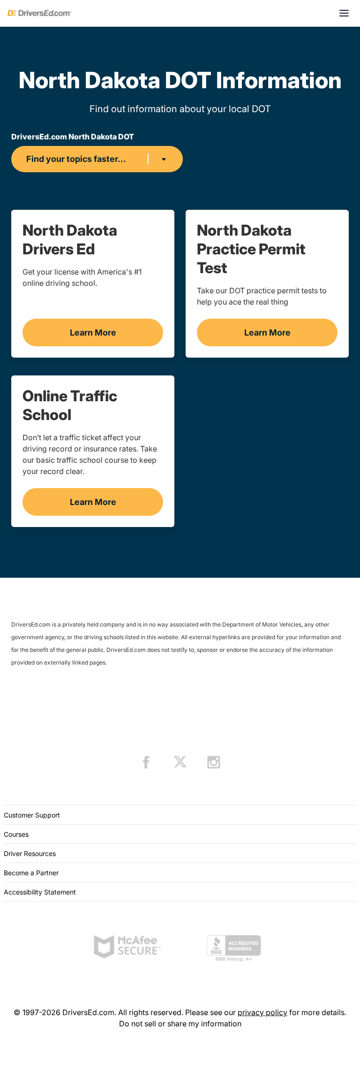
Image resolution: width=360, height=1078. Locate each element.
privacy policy (262, 1012)
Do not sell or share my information (180, 1023)
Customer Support (32, 815)
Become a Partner (31, 873)
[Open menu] (344, 13)
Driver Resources (30, 853)
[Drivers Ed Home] (40, 13)
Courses (16, 834)
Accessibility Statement (40, 892)
